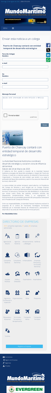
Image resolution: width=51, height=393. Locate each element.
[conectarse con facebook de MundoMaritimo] (48, 45)
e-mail (4, 63)
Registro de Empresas (11, 360)
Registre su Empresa (24, 346)
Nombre (5, 56)
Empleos (7, 366)
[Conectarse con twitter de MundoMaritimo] (48, 50)
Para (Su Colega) (8, 54)
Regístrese (8, 363)
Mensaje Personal (9, 94)
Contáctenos (8, 357)
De (3, 74)
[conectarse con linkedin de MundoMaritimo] (48, 55)
